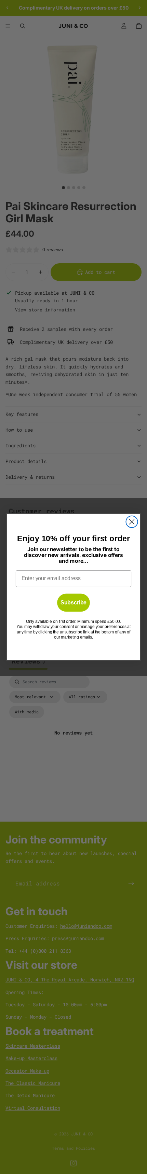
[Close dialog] (131, 522)
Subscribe (73, 602)
